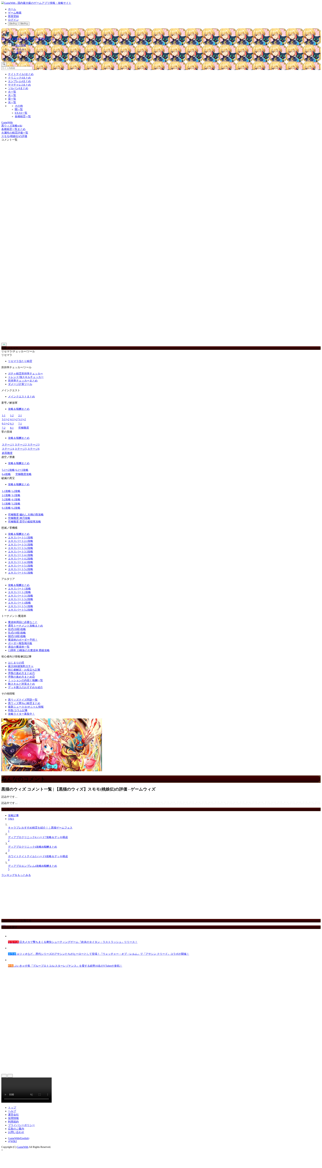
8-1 (12, 427)
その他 (19, 105)
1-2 (12, 415)
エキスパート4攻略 (19, 602)
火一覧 (12, 91)
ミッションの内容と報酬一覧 (25, 680)
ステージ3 (33, 444)
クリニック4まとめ (19, 77)
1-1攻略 (6, 491)
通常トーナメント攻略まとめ (25, 625)
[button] (164, 56)
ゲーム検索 (14, 12)
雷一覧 (12, 98)
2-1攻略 (6, 495)
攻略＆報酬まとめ (19, 408)
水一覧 (12, 95)
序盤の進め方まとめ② (21, 676)
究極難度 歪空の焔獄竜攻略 (24, 521)
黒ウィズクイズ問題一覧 (23, 699)
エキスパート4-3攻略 (20, 562)
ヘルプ (12, 1111)
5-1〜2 (22, 419)
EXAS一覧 (21, 112)
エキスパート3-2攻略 (20, 548)
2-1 (20, 415)
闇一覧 (19, 109)
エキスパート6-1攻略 (20, 572)
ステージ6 (33, 448)
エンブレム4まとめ (19, 81)
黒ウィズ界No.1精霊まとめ (24, 703)
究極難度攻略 (23, 474)
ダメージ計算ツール (20, 384)
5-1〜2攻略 (8, 470)
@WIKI (12, 1141)
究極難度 (23, 427)
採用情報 (13, 1118)
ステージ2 (21, 444)
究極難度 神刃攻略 (19, 518)
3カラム (24, 23)
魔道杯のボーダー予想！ (23, 639)
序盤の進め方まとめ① (21, 673)
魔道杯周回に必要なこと (23, 622)
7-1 (20, 423)
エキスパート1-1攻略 (20, 537)
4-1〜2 (14, 419)
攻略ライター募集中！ (21, 713)
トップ (12, 1107)
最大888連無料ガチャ (21, 666)
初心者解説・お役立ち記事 (24, 669)
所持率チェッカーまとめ (23, 380)
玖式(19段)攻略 (17, 632)
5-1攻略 (6, 503)
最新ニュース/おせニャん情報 (26, 706)
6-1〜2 (5, 423)
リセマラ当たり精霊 (20, 361)
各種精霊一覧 (23, 116)
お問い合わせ (16, 1132)
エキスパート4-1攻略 (20, 555)
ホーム (12, 9)
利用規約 (13, 1121)
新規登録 (13, 16)
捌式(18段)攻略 (17, 636)
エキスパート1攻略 (19, 588)
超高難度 (7, 453)
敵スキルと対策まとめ (21, 683)
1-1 (3, 415)
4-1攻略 (15, 499)
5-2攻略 (15, 503)
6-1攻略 (6, 507)
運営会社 (13, 1114)
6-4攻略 (6, 474)
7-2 (3, 427)
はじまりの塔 (16, 662)
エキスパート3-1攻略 (20, 544)
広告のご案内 (16, 1128)
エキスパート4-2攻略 (20, 558)
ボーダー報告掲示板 (20, 643)
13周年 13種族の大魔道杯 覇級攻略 (29, 650)
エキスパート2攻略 (19, 592)
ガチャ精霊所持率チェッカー (25, 373)
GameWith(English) (18, 1138)
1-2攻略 (15, 491)
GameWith (22, 1147)
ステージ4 (8, 448)
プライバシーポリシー (21, 1125)
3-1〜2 (5, 419)
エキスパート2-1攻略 (20, 541)
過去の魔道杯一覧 (19, 646)
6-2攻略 (15, 507)
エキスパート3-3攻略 (20, 551)
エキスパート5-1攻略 (20, 565)
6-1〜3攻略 (21, 470)
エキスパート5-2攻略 (20, 569)
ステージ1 (8, 444)
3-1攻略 (15, 495)
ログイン (13, 19)
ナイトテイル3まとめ (21, 74)
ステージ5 (21, 448)
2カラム (13, 23)
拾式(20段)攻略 (17, 629)
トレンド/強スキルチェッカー (26, 377)
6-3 (12, 423)
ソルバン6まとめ (18, 88)
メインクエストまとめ (21, 396)
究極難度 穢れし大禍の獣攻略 (26, 514)
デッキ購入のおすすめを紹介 (25, 687)
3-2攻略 (6, 499)
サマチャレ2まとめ (19, 84)
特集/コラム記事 (18, 710)
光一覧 (12, 102)
